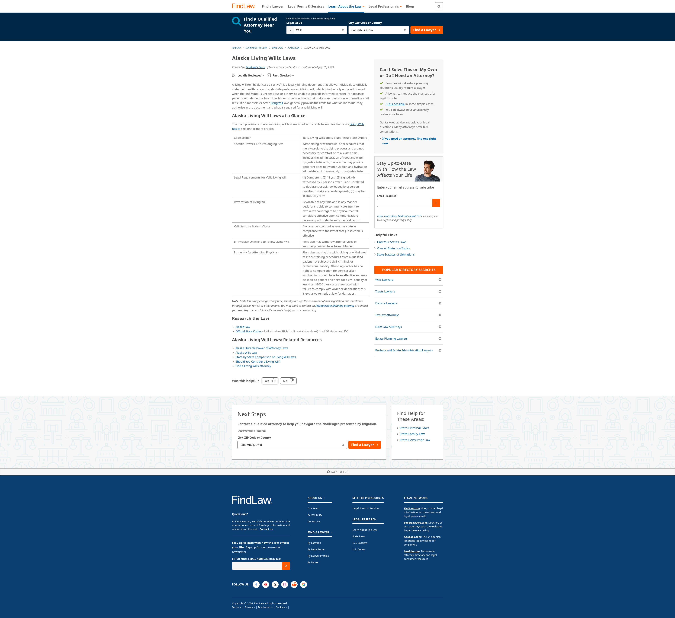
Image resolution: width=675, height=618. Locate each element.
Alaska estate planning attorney (335, 306)
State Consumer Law (415, 440)
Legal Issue (294, 23)
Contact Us (314, 521)
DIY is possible (395, 104)
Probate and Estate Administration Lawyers (404, 350)
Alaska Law (293, 47)
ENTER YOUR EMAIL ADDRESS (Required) (256, 558)
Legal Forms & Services (366, 508)
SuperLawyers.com (415, 522)
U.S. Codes (358, 549)
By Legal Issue (316, 549)
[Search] (439, 6)
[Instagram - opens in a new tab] (284, 584)
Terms (235, 607)
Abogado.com (412, 537)
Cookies (280, 607)
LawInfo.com (412, 551)
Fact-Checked (282, 75)
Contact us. (266, 529)
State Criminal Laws (414, 428)
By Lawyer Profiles (318, 556)
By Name (313, 562)
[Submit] (436, 203)
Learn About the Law (364, 529)
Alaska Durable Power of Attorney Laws (262, 348)
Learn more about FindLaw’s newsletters (399, 216)
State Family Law (412, 434)
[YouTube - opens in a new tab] (265, 584)
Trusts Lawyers (385, 291)
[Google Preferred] (303, 584)
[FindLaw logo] (245, 6)
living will (277, 103)
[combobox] (316, 30)
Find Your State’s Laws (391, 242)
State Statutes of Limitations (396, 254)
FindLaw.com (412, 508)
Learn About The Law (256, 47)
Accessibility (315, 515)
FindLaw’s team (255, 67)
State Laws (277, 47)
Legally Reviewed (249, 75)
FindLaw (236, 47)
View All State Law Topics (393, 248)
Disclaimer (264, 607)
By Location (314, 542)
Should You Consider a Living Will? (258, 362)
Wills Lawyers (384, 280)
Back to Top (339, 471)
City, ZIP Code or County (365, 23)
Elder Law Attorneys (388, 327)
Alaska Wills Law (246, 353)
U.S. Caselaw (359, 542)
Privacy (249, 607)
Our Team (313, 508)
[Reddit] (294, 584)
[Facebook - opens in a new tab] (256, 584)
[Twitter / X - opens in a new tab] (275, 584)
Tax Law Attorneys (387, 315)
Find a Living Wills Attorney (253, 366)
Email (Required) (387, 195)
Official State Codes (248, 331)
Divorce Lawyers (386, 303)
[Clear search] (343, 30)
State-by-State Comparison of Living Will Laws (266, 357)
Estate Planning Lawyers (391, 338)
